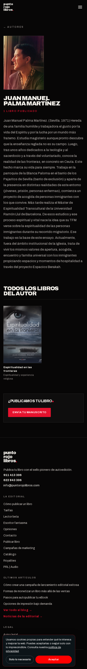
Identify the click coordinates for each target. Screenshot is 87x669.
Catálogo (9, 554)
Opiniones (10, 529)
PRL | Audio (10, 566)
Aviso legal (10, 634)
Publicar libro (11, 541)
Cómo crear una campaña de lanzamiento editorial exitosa (41, 584)
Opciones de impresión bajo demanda (27, 603)
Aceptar (53, 659)
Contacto (10, 535)
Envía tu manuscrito (29, 412)
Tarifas (8, 510)
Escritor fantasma (15, 522)
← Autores (13, 27)
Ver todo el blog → (17, 610)
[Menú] (80, 7)
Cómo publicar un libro (17, 504)
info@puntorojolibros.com (21, 485)
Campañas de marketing (19, 548)
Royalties (9, 560)
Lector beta (11, 516)
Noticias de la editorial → (23, 616)
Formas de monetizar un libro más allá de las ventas (36, 591)
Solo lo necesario (20, 659)
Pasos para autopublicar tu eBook (25, 597)
